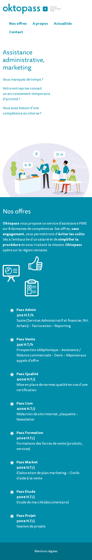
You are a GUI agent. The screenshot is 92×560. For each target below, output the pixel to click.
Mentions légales (46, 551)
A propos (40, 23)
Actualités (63, 23)
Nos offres (18, 23)
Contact (16, 32)
